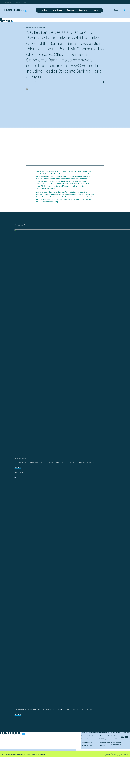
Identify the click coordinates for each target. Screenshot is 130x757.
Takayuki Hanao (19, 706)
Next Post (19, 473)
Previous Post (21, 225)
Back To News (41, 27)
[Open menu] (1, 19)
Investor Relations (21, 2)
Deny (115, 754)
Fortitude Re (8, 2)
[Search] (124, 10)
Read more (18, 467)
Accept (108, 754)
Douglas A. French (20, 458)
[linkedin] (122, 737)
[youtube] (126, 736)
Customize (123, 754)
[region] (65, 754)
